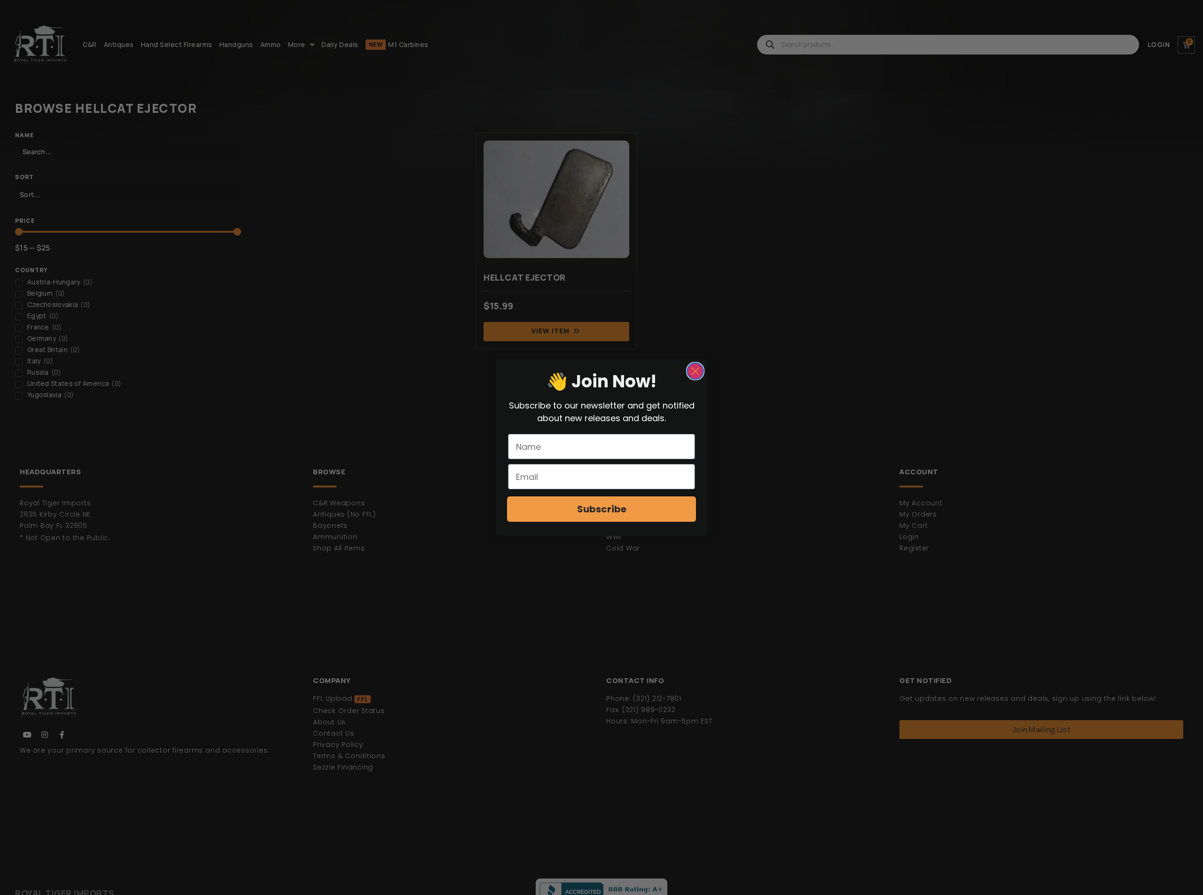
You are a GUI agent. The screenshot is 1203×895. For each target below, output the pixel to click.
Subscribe (601, 509)
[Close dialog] (695, 371)
